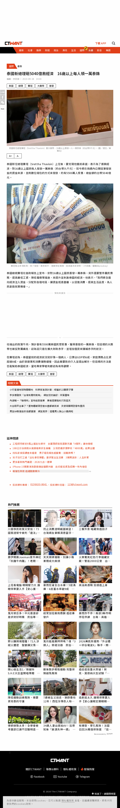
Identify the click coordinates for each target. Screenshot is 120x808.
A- (18, 156)
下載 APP (100, 43)
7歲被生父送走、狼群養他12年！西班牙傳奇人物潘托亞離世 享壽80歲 (59, 699)
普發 (51, 86)
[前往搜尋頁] (113, 43)
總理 (20, 86)
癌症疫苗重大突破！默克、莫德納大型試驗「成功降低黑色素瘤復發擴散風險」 (94, 671)
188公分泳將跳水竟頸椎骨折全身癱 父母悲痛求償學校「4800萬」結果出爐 (54, 448)
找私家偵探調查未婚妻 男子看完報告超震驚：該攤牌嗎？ (44, 453)
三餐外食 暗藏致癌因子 (93, 529)
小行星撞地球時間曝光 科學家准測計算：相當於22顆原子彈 (41, 389)
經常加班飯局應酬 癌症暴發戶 (59, 615)
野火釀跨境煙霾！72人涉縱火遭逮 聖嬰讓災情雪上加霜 (23, 643)
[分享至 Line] (2, 92)
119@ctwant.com (78, 484)
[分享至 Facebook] (2, 97)
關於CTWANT (34, 769)
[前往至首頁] (14, 43)
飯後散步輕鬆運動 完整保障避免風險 (59, 671)
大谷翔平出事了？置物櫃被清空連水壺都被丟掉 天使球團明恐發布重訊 (47, 406)
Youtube (62, 776)
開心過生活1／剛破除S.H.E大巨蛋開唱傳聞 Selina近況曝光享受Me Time (22, 671)
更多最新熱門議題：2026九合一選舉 (32, 462)
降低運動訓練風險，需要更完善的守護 (23, 699)
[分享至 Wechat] (2, 102)
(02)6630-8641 (39, 484)
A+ (10, 156)
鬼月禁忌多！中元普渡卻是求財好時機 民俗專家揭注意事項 (23, 615)
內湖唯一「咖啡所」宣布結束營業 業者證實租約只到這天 (40, 400)
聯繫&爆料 (52, 769)
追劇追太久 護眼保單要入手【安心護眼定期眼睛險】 (95, 699)
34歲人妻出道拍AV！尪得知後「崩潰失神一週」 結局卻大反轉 (59, 727)
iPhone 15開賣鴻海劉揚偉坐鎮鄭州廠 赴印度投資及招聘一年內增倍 (50, 466)
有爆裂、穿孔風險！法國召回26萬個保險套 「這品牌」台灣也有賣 (95, 727)
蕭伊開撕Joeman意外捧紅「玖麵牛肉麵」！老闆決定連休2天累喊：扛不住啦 (24, 559)
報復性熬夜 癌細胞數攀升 (26, 471)
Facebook (39, 776)
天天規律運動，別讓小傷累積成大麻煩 (58, 559)
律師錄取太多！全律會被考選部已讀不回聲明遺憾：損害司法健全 (23, 727)
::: (10, 54)
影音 (99, 50)
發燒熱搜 (88, 769)
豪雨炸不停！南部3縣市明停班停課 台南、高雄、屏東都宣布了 (95, 615)
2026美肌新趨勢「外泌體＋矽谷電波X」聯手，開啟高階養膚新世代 (95, 643)
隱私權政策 (68, 800)
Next (2, 109)
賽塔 (30, 86)
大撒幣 (40, 86)
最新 (21, 50)
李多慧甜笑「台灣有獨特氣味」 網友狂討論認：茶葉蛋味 (39, 395)
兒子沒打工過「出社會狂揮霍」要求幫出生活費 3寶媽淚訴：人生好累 (51, 457)
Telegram (84, 776)
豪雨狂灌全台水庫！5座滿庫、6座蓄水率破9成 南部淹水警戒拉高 (59, 587)
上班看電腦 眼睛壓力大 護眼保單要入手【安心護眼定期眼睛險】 (24, 587)
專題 (108, 50)
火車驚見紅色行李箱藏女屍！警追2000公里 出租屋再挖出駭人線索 (94, 559)
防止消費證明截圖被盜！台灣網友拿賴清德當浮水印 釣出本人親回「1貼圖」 (58, 531)
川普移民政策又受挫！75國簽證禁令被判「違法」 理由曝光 (24, 531)
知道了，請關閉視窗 (105, 793)
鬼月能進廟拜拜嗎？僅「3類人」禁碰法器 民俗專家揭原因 (59, 643)
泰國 (11, 86)
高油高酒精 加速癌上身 (93, 585)
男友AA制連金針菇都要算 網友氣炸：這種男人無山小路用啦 (41, 411)
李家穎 (16, 78)
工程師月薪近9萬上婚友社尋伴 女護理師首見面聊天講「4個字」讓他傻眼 (53, 443)
